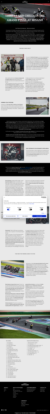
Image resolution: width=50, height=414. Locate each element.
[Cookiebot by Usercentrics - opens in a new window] (42, 197)
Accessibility (23, 405)
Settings (43, 213)
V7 (4, 391)
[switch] (19, 209)
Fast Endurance (15, 393)
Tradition (14, 394)
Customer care (42, 389)
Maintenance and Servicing (31, 389)
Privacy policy (42, 390)
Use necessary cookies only (10, 216)
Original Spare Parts (30, 391)
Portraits (14, 397)
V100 (5, 389)
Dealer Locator (42, 391)
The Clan (14, 392)
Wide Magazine (23, 402)
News (14, 389)
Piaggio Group (23, 403)
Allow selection (25, 216)
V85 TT (5, 390)
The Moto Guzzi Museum (25, 404)
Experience (15, 396)
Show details (31, 203)
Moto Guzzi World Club (16, 390)
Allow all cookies (39, 216)
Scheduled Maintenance (30, 390)
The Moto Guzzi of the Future (17, 391)
